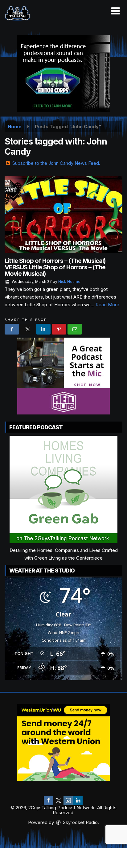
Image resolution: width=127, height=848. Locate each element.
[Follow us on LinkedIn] (78, 800)
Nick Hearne (69, 281)
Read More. (108, 304)
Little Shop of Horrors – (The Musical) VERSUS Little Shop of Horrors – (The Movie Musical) (55, 267)
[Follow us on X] (58, 800)
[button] (115, 11)
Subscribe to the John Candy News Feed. (56, 163)
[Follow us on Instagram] (68, 800)
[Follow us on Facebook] (48, 800)
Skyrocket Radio (80, 822)
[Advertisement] (63, 73)
